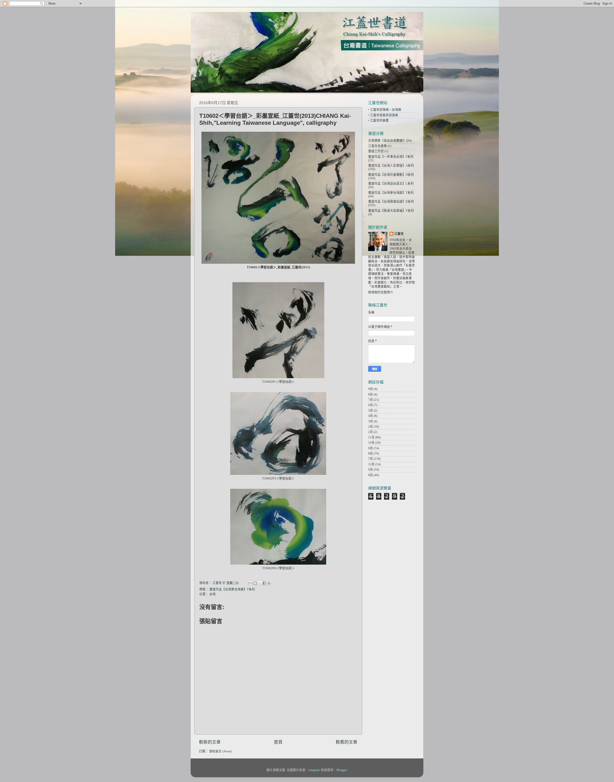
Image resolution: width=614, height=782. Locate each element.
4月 (370, 416)
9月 (370, 389)
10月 (371, 442)
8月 (370, 394)
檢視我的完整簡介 (380, 292)
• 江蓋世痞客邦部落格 (383, 115)
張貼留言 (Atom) (220, 751)
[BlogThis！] (255, 583)
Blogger (342, 770)
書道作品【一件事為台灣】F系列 (390, 156)
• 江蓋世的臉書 (378, 120)
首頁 (278, 742)
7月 (370, 399)
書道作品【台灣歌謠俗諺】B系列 (391, 201)
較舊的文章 (346, 742)
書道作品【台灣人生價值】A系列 (391, 165)
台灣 (212, 594)
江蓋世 (399, 233)
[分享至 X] (259, 583)
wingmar (313, 770)
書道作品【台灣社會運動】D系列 (391, 174)
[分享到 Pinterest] (268, 583)
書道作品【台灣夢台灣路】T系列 (232, 589)
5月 (370, 410)
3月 (370, 421)
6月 (370, 405)
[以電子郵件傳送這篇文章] (250, 583)
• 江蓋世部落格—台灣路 (384, 109)
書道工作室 (376, 151)
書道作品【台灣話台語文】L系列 (391, 183)
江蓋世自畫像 (377, 146)
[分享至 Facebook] (264, 583)
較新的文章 (210, 742)
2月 (370, 426)
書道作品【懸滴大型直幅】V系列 (391, 210)
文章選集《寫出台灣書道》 (387, 140)
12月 (371, 464)
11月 (371, 437)
